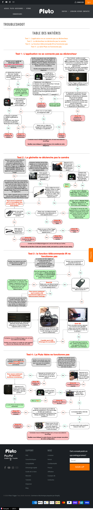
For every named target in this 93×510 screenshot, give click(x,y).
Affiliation (51, 471)
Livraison (73, 11)
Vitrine (28, 8)
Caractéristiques (31, 459)
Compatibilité (30, 463)
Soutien (64, 11)
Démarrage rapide (31, 468)
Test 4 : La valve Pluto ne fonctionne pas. (46, 47)
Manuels (28, 476)
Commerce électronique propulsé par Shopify (45, 495)
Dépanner (29, 484)
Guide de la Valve (31, 471)
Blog (27, 488)
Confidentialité (52, 463)
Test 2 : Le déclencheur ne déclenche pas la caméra (46, 41)
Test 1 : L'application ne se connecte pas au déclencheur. (46, 39)
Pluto (12, 8)
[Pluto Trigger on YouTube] (6, 2)
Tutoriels (28, 480)
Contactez (86, 11)
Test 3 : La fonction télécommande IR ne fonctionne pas (46, 44)
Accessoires (19, 8)
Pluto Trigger (13, 495)
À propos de (51, 476)
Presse (50, 468)
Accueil (6, 8)
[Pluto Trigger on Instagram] (10, 2)
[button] (6, 508)
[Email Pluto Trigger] (13, 2)
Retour (79, 11)
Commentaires (17, 14)
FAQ (27, 455)
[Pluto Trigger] (46, 11)
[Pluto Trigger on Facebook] (3, 2)
